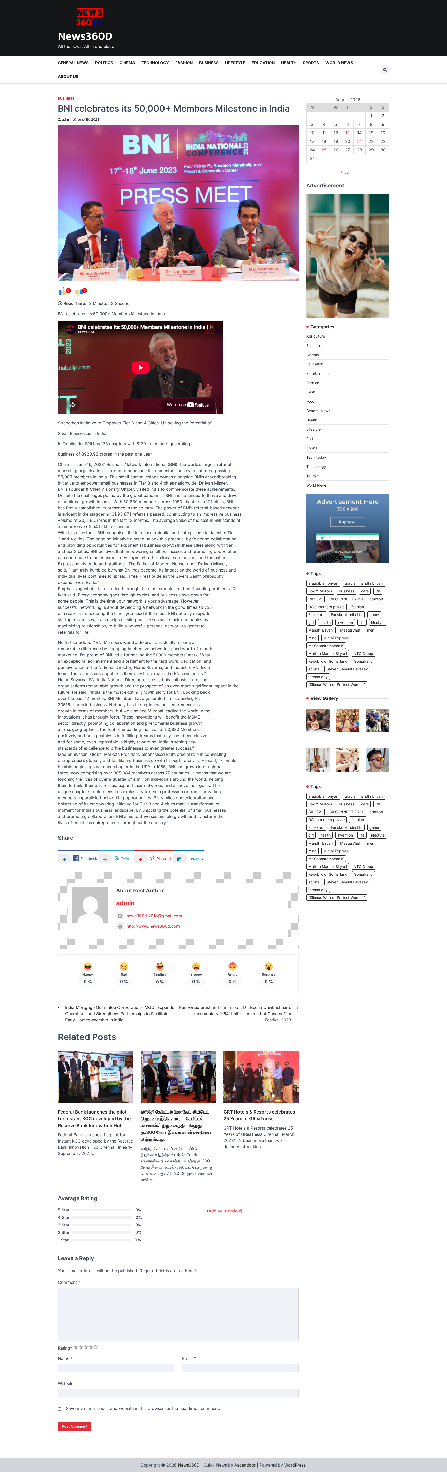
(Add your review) (224, 1210)
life (362, 622)
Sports (311, 62)
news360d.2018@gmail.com (154, 915)
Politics (104, 62)
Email (189, 1358)
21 (359, 141)
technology (318, 677)
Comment (69, 1282)
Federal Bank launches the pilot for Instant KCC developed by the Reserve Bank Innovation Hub (94, 1118)
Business (209, 62)
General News (73, 62)
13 (347, 132)
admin (66, 119)
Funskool (316, 615)
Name (65, 1358)
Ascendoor (245, 1465)
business (346, 591)
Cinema (127, 62)
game (374, 615)
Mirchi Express (336, 638)
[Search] (385, 70)
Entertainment (318, 373)
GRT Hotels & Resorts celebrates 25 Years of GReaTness (259, 1115)
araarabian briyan (323, 583)
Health (288, 62)
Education (263, 62)
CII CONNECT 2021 (346, 599)
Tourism (312, 476)
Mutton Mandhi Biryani (327, 653)
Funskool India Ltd (347, 615)
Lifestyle (235, 62)
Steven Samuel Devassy (347, 669)
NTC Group (363, 653)
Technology (155, 62)
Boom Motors (320, 591)
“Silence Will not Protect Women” (336, 685)
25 (324, 149)
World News (339, 62)
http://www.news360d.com (153, 926)
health (325, 622)
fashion (357, 607)
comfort (376, 599)
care (365, 591)
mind (312, 638)
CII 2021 (315, 599)
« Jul (345, 172)
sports (314, 669)
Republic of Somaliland (327, 661)
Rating (65, 1348)
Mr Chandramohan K (326, 646)
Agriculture (315, 336)
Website (65, 1383)
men (370, 630)
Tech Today (316, 457)
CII (377, 591)
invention (345, 622)
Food (310, 401)
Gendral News (318, 411)
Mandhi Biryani (320, 630)
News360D (85, 36)
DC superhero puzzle (326, 607)
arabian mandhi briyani (364, 583)
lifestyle (377, 622)
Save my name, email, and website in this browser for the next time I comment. (143, 1408)
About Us (68, 76)
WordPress (295, 1465)
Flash (310, 392)
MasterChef (350, 630)
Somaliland (363, 661)
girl (311, 622)
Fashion (184, 62)
